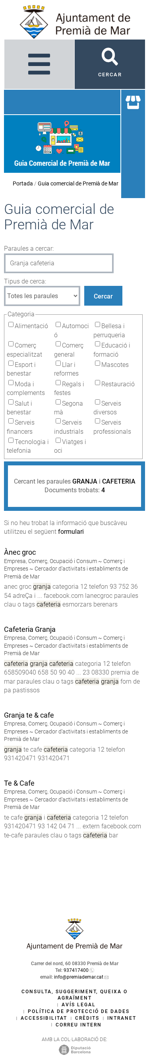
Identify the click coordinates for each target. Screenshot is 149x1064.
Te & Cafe (19, 783)
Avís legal (79, 1004)
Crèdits (87, 1018)
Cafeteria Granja (30, 629)
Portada (23, 183)
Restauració (118, 384)
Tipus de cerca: (25, 281)
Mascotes (115, 365)
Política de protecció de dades (79, 1011)
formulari (71, 531)
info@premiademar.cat (78, 977)
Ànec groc (20, 552)
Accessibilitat (44, 1018)
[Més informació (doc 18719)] (7, 767)
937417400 (76, 970)
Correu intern (79, 1025)
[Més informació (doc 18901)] (7, 613)
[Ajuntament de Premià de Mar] (75, 947)
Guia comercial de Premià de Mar (78, 183)
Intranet (121, 1018)
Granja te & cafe (29, 715)
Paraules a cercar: (29, 248)
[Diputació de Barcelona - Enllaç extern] (75, 1049)
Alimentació (31, 326)
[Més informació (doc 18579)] (7, 844)
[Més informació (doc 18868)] (7, 699)
